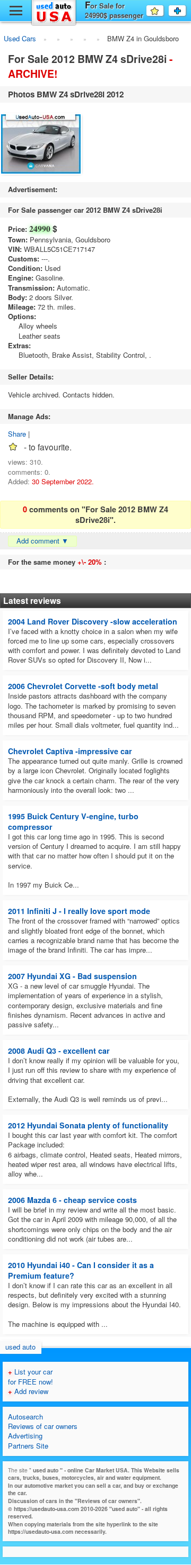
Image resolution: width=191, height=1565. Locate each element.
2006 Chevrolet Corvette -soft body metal (83, 686)
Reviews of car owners (42, 1426)
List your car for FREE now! (30, 1376)
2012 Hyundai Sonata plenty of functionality (88, 1125)
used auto (20, 1347)
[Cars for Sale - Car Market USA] (54, 24)
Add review (28, 1391)
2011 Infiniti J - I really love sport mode (79, 911)
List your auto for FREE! (185, 10)
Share (17, 434)
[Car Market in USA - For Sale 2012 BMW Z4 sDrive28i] (41, 145)
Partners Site (28, 1446)
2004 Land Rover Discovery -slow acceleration (92, 621)
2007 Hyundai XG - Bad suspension (72, 976)
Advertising (25, 1436)
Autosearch (25, 1417)
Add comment (42, 541)
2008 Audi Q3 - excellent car (59, 1050)
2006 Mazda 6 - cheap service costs (72, 1200)
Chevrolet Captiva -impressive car (70, 751)
